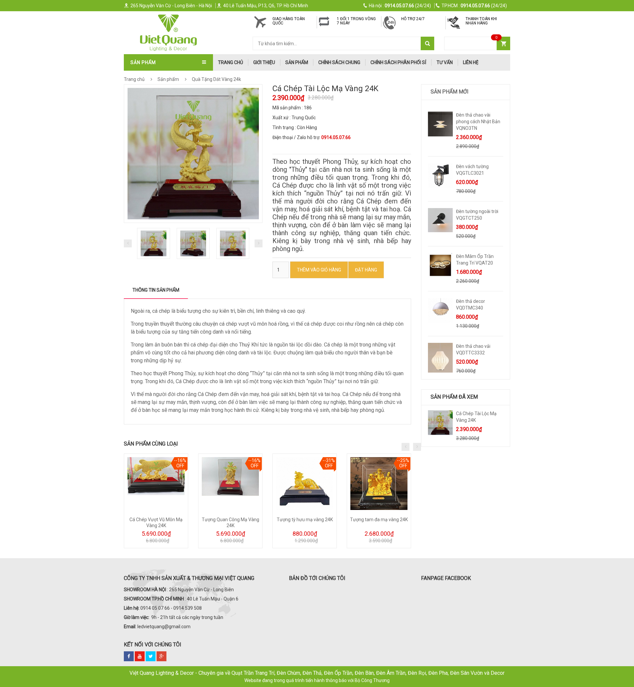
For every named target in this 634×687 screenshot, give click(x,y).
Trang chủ (134, 79)
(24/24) (400, 5)
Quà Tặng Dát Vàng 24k (216, 79)
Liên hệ (470, 62)
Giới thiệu (264, 62)
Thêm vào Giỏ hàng (319, 269)
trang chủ (230, 62)
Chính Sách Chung (339, 62)
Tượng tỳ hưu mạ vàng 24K (305, 519)
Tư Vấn (445, 62)
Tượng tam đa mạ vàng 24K (379, 519)
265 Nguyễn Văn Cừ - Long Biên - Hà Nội (171, 5)
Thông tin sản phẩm (155, 290)
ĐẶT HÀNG (366, 269)
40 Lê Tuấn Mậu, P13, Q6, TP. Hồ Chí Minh (265, 5)
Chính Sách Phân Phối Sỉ (398, 62)
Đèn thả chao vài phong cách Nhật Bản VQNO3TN (478, 121)
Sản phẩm (296, 62)
